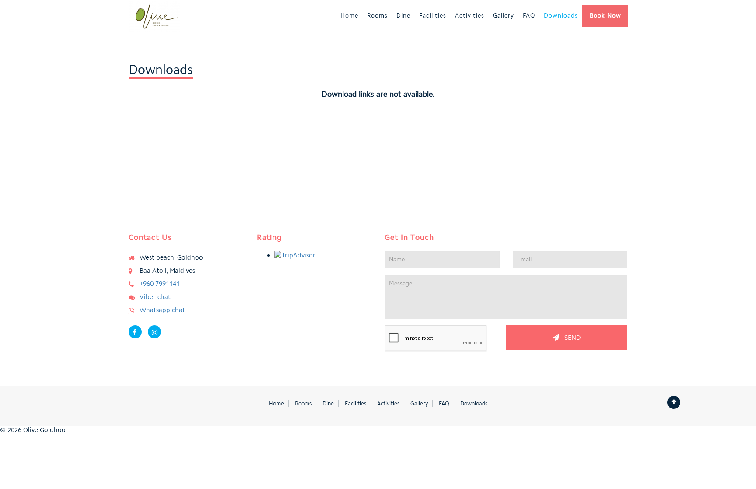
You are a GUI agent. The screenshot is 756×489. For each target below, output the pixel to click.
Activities (469, 15)
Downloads (561, 15)
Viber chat (155, 297)
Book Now (605, 15)
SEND (570, 337)
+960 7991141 (160, 284)
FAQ (529, 15)
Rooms (377, 15)
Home (349, 15)
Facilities (432, 15)
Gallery (503, 15)
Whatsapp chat (162, 310)
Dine (403, 15)
